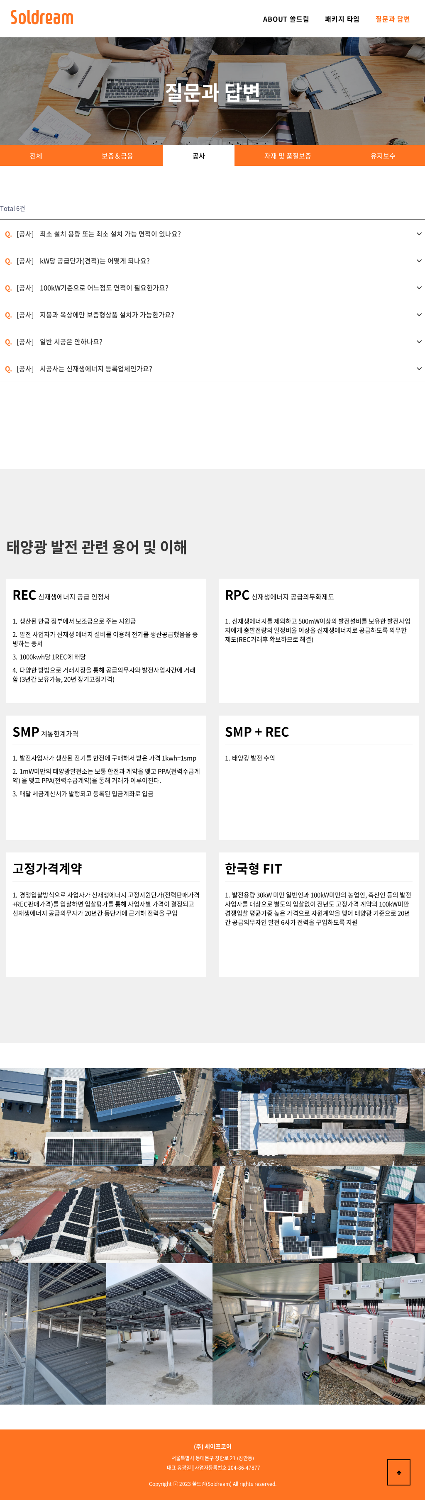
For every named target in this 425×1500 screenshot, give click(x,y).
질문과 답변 (393, 19)
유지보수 (383, 156)
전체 (36, 156)
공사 (199, 156)
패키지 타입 (342, 19)
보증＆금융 (117, 156)
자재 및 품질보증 (287, 156)
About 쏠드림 (286, 19)
